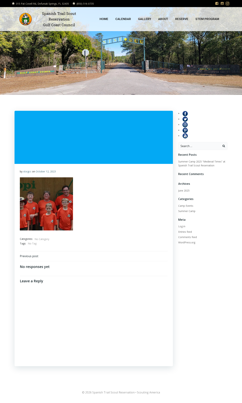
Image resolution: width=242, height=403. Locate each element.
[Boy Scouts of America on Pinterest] (185, 130)
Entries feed (185, 231)
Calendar (123, 19)
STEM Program (207, 19)
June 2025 (184, 190)
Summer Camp (186, 211)
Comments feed (187, 237)
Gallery (144, 19)
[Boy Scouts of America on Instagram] (185, 124)
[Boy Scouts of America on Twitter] (185, 119)
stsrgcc (27, 171)
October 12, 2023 (46, 171)
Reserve (181, 19)
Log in (181, 226)
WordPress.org (186, 242)
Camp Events (185, 205)
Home (104, 19)
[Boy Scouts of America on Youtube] (185, 136)
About (163, 19)
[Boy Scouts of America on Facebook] (185, 113)
